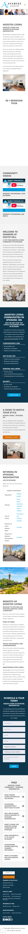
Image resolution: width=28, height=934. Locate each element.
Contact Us (8, 872)
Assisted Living (7, 906)
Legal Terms (6, 894)
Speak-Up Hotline (16, 913)
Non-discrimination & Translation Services (12, 899)
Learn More (14, 395)
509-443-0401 (6, 887)
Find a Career (6, 913)
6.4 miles (19, 537)
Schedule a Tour (11, 437)
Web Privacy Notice (16, 894)
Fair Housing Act (16, 896)
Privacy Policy (6, 896)
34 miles (19, 527)
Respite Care (16, 906)
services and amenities (11, 339)
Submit (14, 766)
